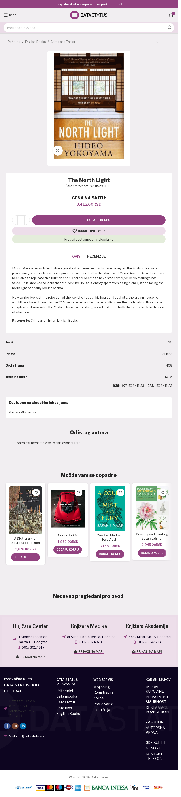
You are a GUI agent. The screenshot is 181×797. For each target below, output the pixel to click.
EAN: (151, 386)
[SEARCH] (169, 27)
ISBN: (117, 386)
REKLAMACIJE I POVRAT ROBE (159, 709)
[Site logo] (89, 15)
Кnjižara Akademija (147, 626)
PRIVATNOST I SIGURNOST (158, 699)
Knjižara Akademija (22, 412)
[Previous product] (156, 41)
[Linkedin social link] (23, 726)
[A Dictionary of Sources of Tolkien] (25, 510)
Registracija (103, 692)
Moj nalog (101, 687)
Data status (65, 702)
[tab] (76, 256)
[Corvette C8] (67, 508)
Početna (14, 42)
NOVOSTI (154, 748)
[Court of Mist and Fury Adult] (110, 508)
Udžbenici (64, 691)
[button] (25, 557)
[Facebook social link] (7, 726)
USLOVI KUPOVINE (155, 689)
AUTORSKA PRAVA (155, 730)
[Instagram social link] (15, 726)
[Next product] (167, 41)
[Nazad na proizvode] (162, 41)
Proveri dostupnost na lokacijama (88, 239)
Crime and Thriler (63, 42)
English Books (35, 42)
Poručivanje (103, 704)
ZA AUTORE (156, 722)
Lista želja (101, 710)
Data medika (66, 696)
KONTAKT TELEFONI (155, 756)
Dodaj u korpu (98, 220)
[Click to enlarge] (58, 151)
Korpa (98, 698)
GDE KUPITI (155, 743)
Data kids (64, 708)
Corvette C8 (67, 535)
